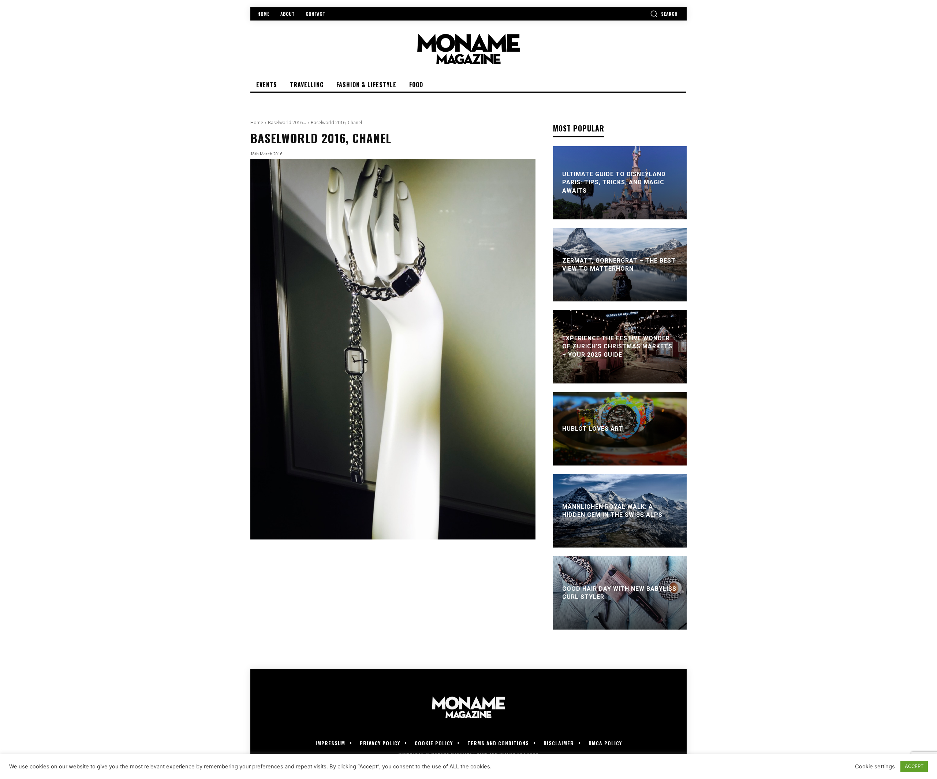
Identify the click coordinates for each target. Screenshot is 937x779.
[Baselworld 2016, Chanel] (392, 349)
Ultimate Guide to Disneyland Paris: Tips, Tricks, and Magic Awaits (614, 182)
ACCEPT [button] (914, 766)
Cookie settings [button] (875, 766)
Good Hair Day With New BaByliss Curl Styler (619, 592)
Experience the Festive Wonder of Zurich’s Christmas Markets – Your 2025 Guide (617, 346)
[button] (664, 13)
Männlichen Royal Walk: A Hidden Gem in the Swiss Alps (612, 510)
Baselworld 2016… (287, 122)
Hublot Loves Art (592, 428)
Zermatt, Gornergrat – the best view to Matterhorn (619, 264)
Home (256, 122)
